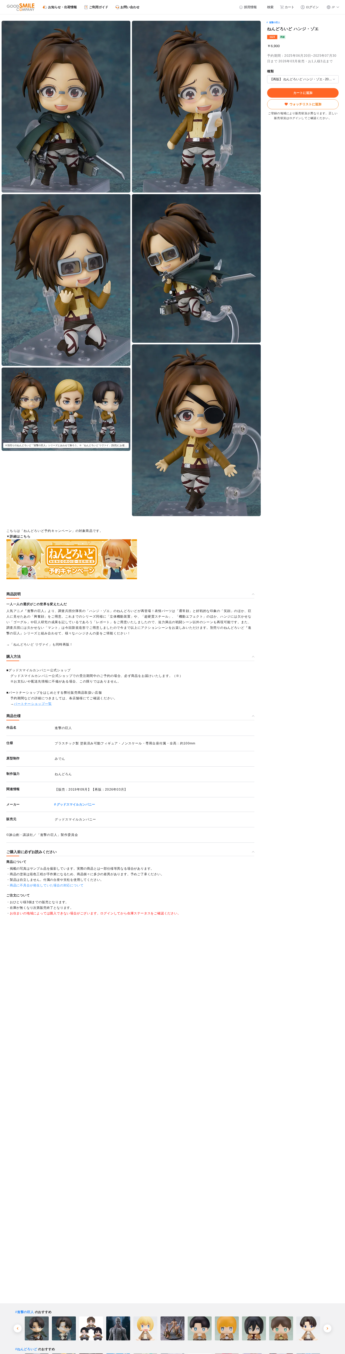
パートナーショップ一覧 (33, 703)
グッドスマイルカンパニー (76, 804)
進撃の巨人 (274, 22)
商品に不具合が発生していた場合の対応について (47, 885)
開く (268, 79)
